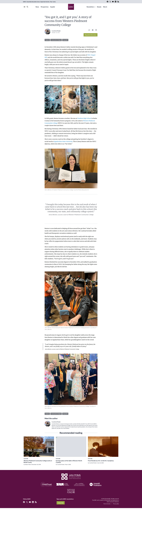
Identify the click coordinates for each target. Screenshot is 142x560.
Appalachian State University (63, 141)
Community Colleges (56, 40)
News (37, 7)
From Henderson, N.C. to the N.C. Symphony (101, 460)
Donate (99, 7)
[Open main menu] (24, 6)
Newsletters (90, 7)
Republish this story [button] (90, 35)
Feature (47, 40)
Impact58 (65, 40)
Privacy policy (116, 503)
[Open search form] (27, 6)
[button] (92, 30)
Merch (105, 7)
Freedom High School (84, 118)
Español (52, 7)
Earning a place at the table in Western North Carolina (69, 461)
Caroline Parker (56, 31)
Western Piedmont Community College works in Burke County (38, 461)
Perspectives (45, 7)
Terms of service (106, 503)
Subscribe (60, 503)
